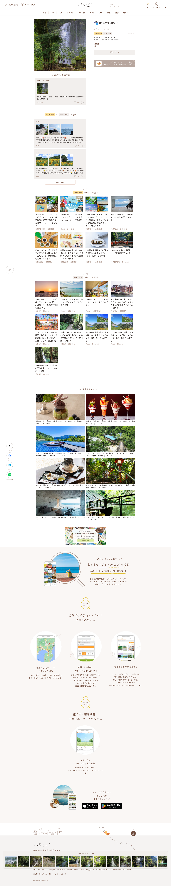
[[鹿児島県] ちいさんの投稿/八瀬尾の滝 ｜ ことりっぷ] (112, 861)
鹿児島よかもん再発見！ (44, 80)
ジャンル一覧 (46, 874)
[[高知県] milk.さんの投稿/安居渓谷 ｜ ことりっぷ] (100, 861)
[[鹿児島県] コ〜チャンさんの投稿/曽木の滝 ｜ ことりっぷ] (10, 861)
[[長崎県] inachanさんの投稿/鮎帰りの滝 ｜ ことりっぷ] (74, 861)
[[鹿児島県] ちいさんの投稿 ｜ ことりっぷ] (23, 861)
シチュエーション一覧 (59, 874)
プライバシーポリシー (40, 870)
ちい (37, 121)
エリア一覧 (36, 874)
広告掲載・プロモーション (75, 870)
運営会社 (88, 870)
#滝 (95, 46)
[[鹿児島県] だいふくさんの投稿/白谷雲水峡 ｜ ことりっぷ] (125, 861)
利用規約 (52, 870)
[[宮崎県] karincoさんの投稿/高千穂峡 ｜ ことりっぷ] (151, 861)
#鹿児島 (96, 44)
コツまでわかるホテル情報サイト (123, 870)
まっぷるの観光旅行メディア (102, 870)
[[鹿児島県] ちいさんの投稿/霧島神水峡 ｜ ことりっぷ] (87, 861)
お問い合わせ (61, 870)
